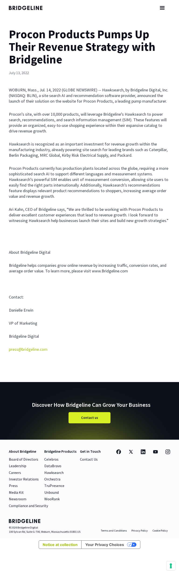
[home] (30, 7)
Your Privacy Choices (104, 544)
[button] (162, 8)
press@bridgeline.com (28, 349)
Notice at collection (60, 544)
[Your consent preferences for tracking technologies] (170, 565)
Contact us (89, 417)
